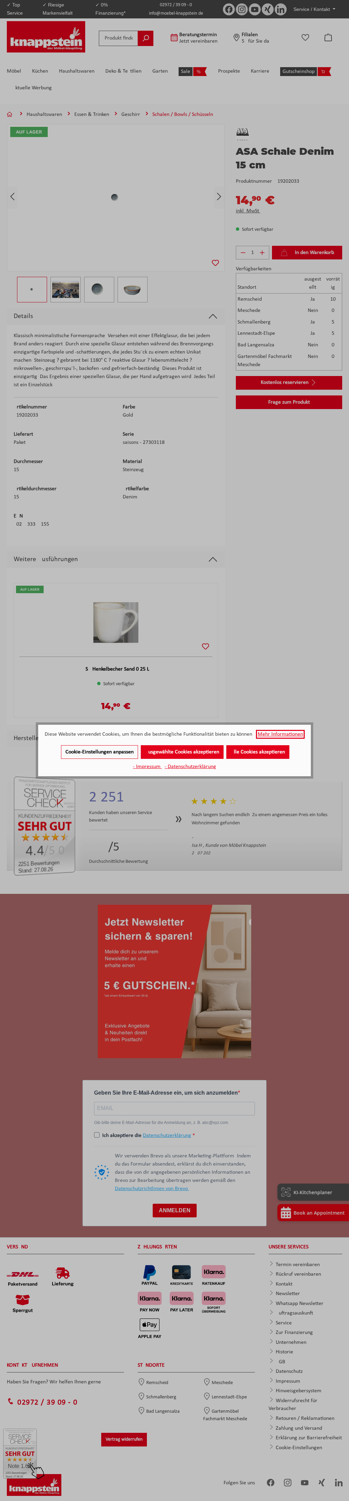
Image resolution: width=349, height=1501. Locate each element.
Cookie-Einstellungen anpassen (99, 752)
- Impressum (147, 766)
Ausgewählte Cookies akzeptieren (182, 752)
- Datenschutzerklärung (190, 766)
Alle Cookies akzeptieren (258, 752)
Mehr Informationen (280, 734)
